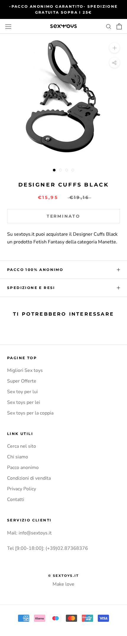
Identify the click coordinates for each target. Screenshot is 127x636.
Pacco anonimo (23, 467)
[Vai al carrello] (119, 26)
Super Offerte (21, 381)
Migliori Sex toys (25, 370)
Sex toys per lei (23, 402)
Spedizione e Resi (31, 287)
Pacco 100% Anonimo (35, 269)
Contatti (15, 499)
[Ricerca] (108, 26)
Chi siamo (17, 457)
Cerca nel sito (21, 446)
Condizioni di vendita (29, 478)
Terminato (63, 216)
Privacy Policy (21, 489)
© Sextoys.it (63, 576)
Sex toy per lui (22, 391)
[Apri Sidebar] (8, 26)
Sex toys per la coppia (30, 413)
